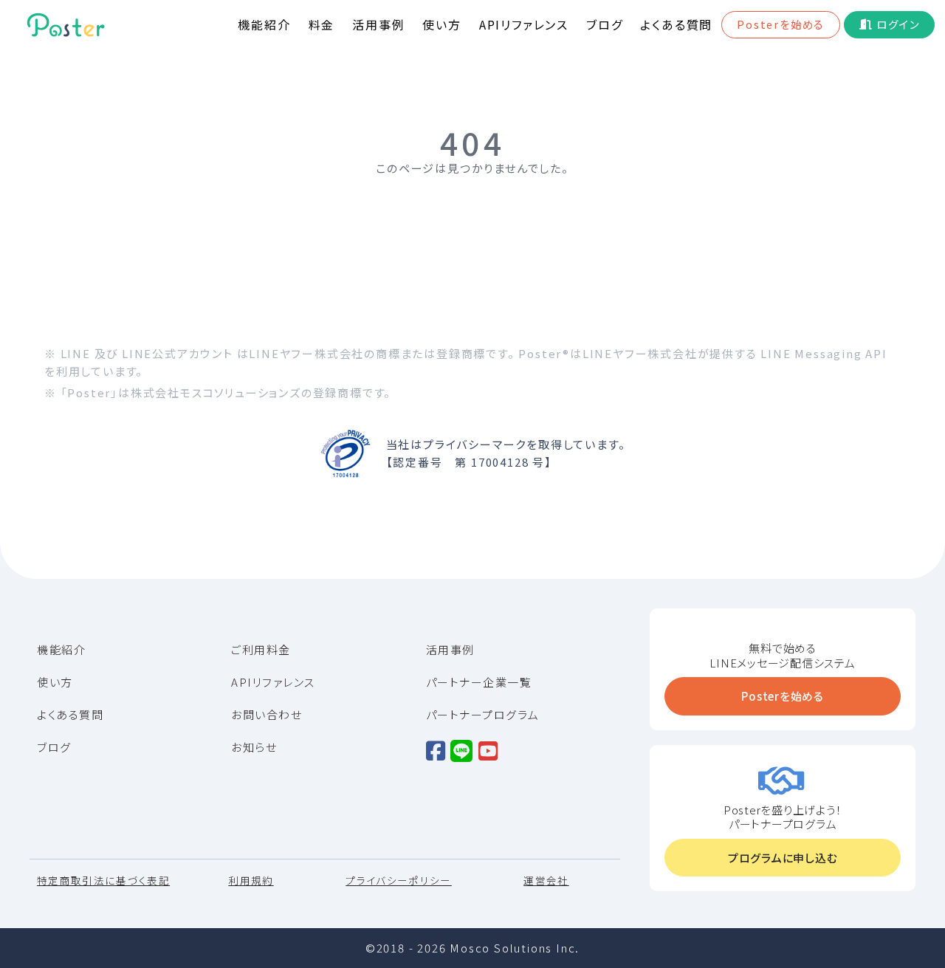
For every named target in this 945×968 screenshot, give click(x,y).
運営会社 (545, 881)
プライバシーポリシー (399, 881)
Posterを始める (781, 24)
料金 (322, 24)
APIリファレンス (523, 24)
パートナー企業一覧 (479, 682)
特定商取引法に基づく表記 (103, 881)
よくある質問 (676, 24)
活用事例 (378, 24)
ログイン (897, 24)
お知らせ (254, 747)
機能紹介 (264, 24)
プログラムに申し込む (783, 857)
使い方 (441, 24)
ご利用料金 (261, 649)
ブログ (604, 24)
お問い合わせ (266, 714)
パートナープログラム (483, 714)
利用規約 (250, 881)
